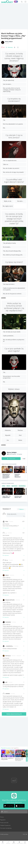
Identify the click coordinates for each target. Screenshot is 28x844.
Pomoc (2, 817)
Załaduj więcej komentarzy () (14, 714)
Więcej (25, 843)
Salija (6, 521)
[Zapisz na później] (18, 47)
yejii (6, 682)
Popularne (8, 843)
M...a (6, 560)
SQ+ (16, 1)
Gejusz (7, 575)
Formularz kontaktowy (5, 828)
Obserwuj (10, 47)
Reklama (6, 811)
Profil (24, 458)
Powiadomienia (19, 843)
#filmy (3, 485)
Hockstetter (8, 622)
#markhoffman (22, 485)
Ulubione (15, 47)
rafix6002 (7, 693)
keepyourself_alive (9, 600)
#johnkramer (14, 485)
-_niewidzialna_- (9, 646)
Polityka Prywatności (5, 825)
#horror (8, 485)
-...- (6, 533)
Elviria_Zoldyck (9, 41)
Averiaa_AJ (7, 655)
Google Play (10, 806)
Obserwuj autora (12, 458)
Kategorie (14, 843)
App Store (20, 806)
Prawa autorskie (4, 822)
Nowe (3, 843)
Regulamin (3, 820)
